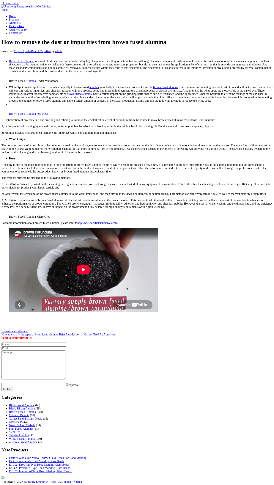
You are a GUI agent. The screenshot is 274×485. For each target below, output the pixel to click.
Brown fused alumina (21, 61)
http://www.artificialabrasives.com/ (97, 223)
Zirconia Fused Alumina (23, 442)
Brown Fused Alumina (14, 331)
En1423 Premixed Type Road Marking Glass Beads (39, 468)
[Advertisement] (45, 54)
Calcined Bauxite (19, 415)
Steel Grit (14, 432)
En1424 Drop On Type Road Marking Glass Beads (39, 464)
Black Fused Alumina (21, 405)
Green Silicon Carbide (22, 425)
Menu (4, 9)
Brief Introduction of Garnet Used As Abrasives (87, 334)
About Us (15, 22)
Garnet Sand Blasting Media (25, 418)
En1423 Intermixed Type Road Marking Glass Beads (40, 471)
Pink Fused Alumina (21, 428)
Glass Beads (16, 421)
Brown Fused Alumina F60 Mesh (28, 113)
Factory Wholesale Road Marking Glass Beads (36, 461)
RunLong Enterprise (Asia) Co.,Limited (47, 481)
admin (58, 51)
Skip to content (10, 3)
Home (12, 16)
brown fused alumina (165, 87)
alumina (94, 87)
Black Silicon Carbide (22, 408)
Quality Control (18, 29)
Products (14, 19)
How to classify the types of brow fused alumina (29, 334)
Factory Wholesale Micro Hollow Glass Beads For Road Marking (47, 457)
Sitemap (78, 481)
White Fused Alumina (22, 438)
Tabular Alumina (19, 435)
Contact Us (15, 32)
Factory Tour (16, 26)
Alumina (31, 80)
